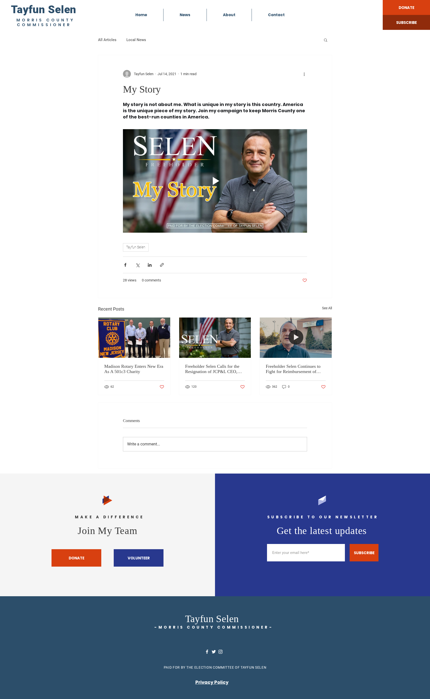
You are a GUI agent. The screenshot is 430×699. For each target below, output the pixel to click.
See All (327, 308)
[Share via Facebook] (125, 265)
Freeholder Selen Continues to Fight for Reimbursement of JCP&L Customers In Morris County (293, 369)
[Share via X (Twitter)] (137, 265)
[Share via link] (162, 265)
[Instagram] (220, 651)
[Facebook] (207, 651)
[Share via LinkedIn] (149, 265)
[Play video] (215, 181)
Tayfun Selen (43, 9)
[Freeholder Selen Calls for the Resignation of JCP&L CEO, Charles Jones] (215, 338)
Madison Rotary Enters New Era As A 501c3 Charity (133, 369)
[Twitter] (213, 651)
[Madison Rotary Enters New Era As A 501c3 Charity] (134, 338)
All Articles (107, 40)
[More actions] (304, 74)
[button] (325, 40)
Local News (136, 40)
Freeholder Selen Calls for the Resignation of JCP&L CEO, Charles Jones (212, 369)
